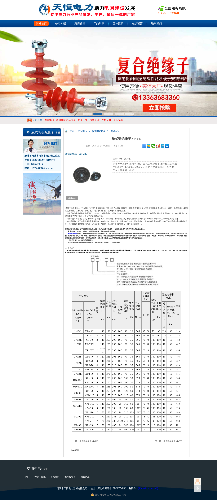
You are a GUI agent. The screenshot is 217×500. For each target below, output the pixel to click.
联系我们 (156, 23)
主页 (72, 131)
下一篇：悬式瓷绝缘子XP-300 (168, 441)
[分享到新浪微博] (158, 146)
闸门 (27, 477)
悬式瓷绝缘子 (72, 233)
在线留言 (137, 23)
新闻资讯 (79, 23)
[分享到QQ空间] (149, 146)
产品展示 (99, 23)
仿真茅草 (85, 477)
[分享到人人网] (167, 146)
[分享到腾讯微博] (162, 146)
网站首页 (41, 23)
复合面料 (55, 477)
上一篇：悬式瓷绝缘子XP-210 (84, 441)
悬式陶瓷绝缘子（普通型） (106, 131)
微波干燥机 (40, 477)
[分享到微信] (153, 146)
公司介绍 (60, 23)
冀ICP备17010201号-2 (149, 488)
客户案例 (118, 23)
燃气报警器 (70, 477)
